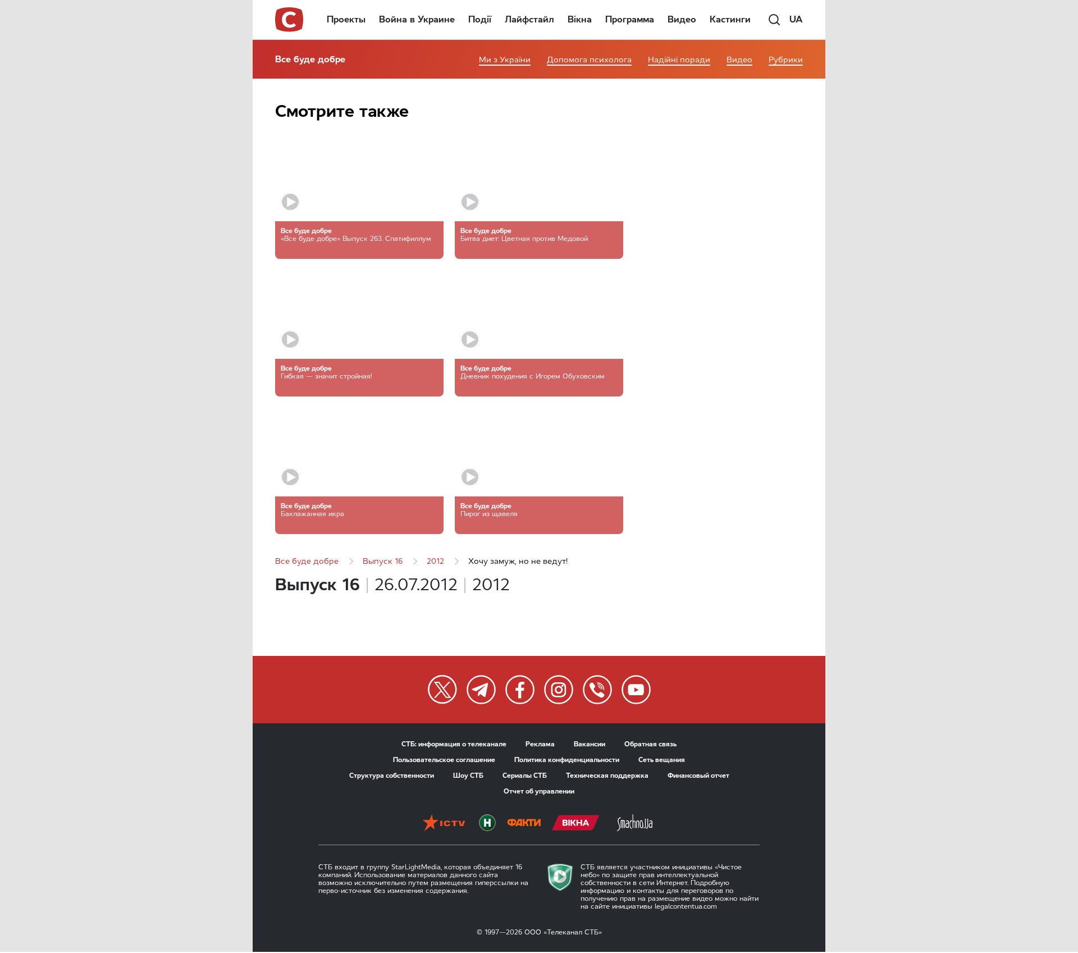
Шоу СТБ (468, 775)
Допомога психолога (589, 60)
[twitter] (442, 689)
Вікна (580, 19)
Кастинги (730, 19)
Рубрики (786, 60)
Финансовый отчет (698, 775)
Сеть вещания (661, 760)
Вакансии (589, 744)
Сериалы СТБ (525, 775)
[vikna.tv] (576, 823)
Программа (629, 19)
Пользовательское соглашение (444, 760)
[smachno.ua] (635, 823)
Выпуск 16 (383, 561)
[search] (774, 19)
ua (796, 19)
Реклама (540, 744)
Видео (682, 19)
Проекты (346, 19)
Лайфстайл (529, 19)
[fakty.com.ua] (524, 823)
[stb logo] (289, 19)
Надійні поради (679, 60)
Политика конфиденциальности (566, 760)
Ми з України (505, 60)
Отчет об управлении (539, 791)
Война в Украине (417, 19)
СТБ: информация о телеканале (453, 744)
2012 (435, 561)
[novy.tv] (487, 823)
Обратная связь (650, 744)
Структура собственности (391, 775)
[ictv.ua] (444, 823)
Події (479, 19)
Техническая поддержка (607, 775)
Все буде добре (310, 59)
